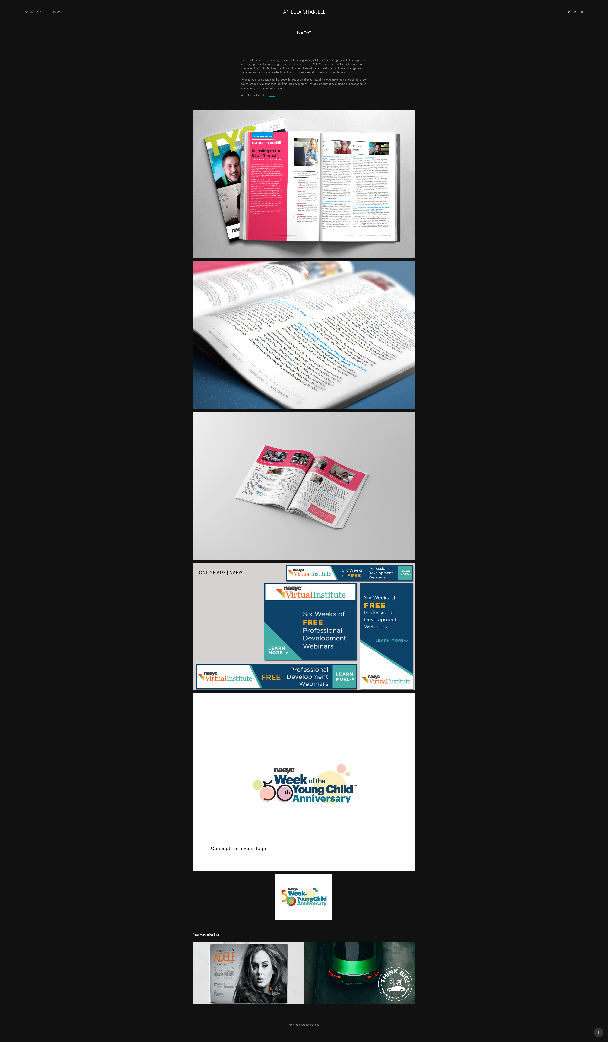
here (272, 95)
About (41, 12)
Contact (56, 12)
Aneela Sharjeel (304, 12)
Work (28, 12)
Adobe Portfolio (310, 1024)
